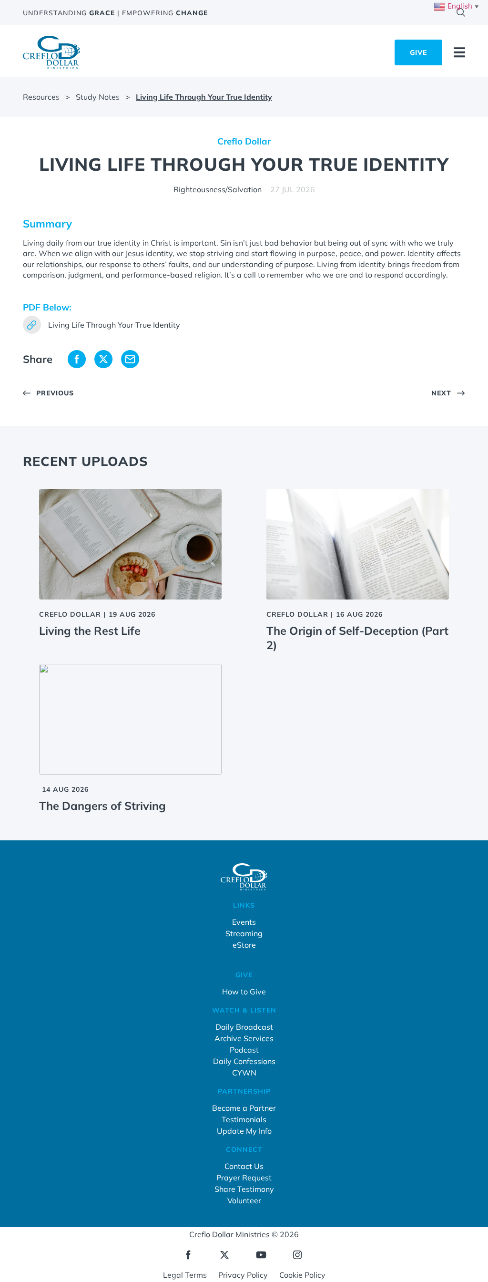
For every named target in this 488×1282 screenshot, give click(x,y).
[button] (77, 359)
